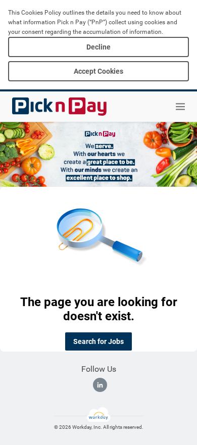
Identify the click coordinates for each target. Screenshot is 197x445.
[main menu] (180, 106)
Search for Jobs (98, 341)
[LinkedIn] (100, 385)
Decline (98, 47)
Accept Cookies (98, 71)
